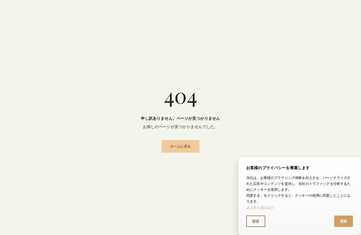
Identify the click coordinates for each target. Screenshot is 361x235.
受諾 (343, 221)
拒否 (255, 221)
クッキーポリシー (260, 207)
